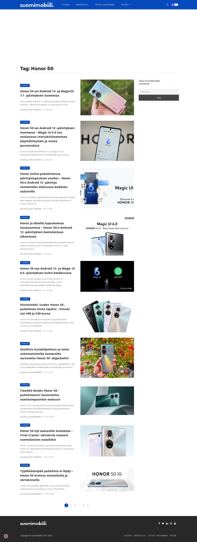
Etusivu (65, 4)
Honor (25, 85)
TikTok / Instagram (104, 4)
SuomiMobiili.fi (35, 372)
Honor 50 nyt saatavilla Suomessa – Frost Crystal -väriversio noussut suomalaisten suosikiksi (46, 435)
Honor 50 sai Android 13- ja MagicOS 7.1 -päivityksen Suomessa (47, 93)
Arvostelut (82, 4)
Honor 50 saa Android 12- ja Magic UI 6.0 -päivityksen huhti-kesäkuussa (47, 270)
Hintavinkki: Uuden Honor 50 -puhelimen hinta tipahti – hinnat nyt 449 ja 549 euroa (45, 309)
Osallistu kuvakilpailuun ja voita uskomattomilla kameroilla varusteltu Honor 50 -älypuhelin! (44, 353)
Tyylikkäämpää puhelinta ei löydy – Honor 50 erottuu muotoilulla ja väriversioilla (46, 475)
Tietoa (124, 4)
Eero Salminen (35, 109)
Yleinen (25, 262)
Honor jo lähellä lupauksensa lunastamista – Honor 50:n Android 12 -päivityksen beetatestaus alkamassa (46, 229)
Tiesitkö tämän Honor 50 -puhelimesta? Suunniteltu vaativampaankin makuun (40, 395)
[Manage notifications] (6, 536)
